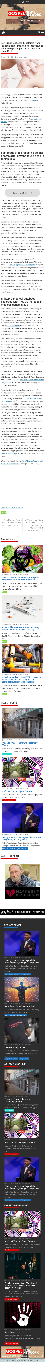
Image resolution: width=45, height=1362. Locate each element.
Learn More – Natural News (12, 508)
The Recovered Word (9, 800)
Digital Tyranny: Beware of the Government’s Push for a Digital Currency (12, 522)
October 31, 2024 (9, 574)
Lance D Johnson (29, 100)
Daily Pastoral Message (9, 848)
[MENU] (42, 32)
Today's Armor (22, 848)
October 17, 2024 (9, 674)
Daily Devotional (10, 1015)
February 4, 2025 (8, 788)
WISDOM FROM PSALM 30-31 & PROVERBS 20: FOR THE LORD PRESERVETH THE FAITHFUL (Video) (34, 525)
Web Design (11, 1360)
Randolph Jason (21, 57)
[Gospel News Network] (3, 32)
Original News (6, 754)
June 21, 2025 (7, 740)
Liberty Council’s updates (11, 453)
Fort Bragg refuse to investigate (22, 265)
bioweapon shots (13, 325)
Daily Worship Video (11, 1059)
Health (4, 512)
